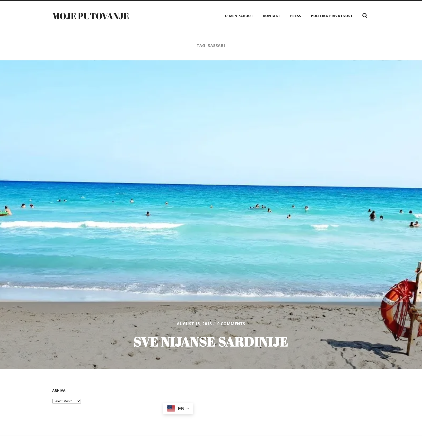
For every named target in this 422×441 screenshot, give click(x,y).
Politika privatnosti (332, 15)
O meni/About (239, 15)
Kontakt (271, 15)
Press (295, 15)
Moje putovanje (90, 16)
